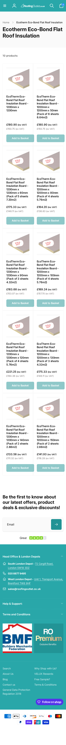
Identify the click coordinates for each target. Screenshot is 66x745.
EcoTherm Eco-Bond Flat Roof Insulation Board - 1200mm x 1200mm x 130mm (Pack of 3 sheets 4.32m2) (48, 354)
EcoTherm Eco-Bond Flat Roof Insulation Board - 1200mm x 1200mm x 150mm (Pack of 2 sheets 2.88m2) (48, 436)
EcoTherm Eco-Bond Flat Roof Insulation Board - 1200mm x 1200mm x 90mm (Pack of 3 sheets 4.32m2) (17, 272)
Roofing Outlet (29, 729)
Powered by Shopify (41, 729)
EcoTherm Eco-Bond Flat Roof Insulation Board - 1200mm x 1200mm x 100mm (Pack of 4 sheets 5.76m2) (48, 272)
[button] (5, 6)
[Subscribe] (56, 524)
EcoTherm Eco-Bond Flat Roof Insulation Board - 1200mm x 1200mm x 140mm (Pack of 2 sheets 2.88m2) (17, 436)
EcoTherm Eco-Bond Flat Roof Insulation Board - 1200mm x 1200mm (17, 103)
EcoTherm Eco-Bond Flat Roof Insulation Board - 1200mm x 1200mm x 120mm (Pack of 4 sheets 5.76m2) (17, 354)
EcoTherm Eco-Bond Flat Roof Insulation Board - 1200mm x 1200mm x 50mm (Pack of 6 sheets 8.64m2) (48, 107)
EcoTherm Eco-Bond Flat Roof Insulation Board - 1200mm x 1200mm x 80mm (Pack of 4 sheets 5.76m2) (48, 189)
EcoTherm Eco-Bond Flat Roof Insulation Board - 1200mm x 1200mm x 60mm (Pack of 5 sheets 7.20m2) (17, 189)
